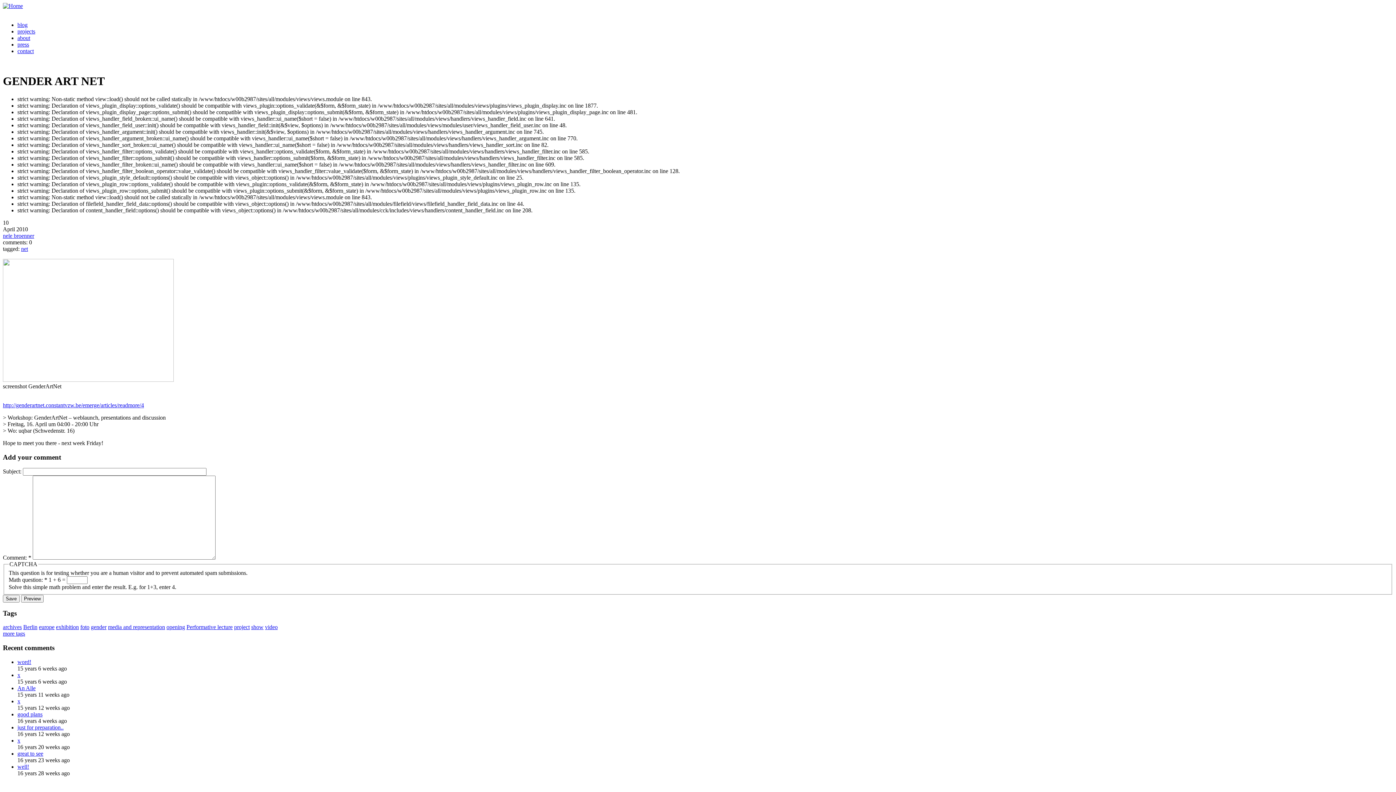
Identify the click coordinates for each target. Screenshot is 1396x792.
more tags (14, 634)
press (23, 44)
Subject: (13, 471)
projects (26, 31)
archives (12, 627)
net (24, 249)
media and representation (136, 627)
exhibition (67, 627)
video (271, 627)
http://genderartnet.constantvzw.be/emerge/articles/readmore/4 (73, 405)
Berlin (30, 627)
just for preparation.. (40, 727)
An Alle (26, 688)
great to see (30, 754)
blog (22, 25)
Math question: (28, 580)
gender (99, 627)
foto (84, 627)
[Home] (13, 6)
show (257, 627)
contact (25, 51)
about (23, 38)
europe (47, 627)
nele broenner (18, 236)
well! (23, 767)
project (242, 627)
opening (176, 627)
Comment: (17, 558)
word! (24, 662)
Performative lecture (209, 627)
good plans (30, 714)
